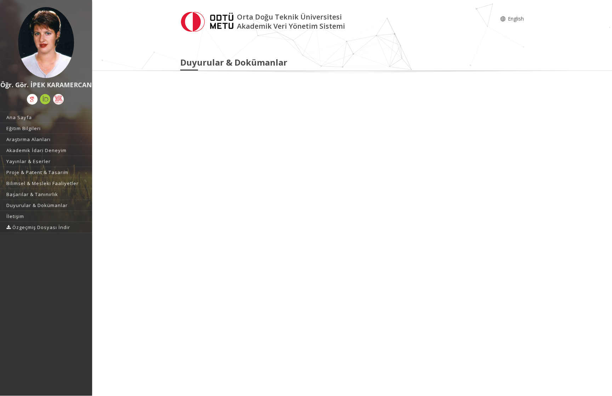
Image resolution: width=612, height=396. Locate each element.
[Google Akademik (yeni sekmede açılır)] (32, 99)
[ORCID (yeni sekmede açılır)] (45, 99)
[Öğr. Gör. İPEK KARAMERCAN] (46, 42)
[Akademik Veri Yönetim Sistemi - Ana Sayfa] (208, 20)
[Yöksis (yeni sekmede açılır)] (58, 99)
